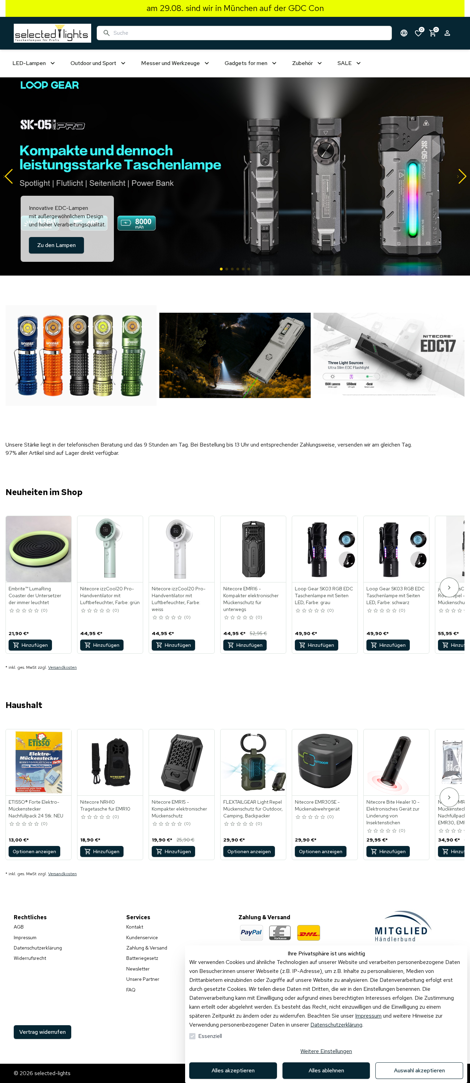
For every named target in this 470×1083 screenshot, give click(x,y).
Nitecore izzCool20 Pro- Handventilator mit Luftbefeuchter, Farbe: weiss (178, 599)
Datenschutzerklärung (336, 1024)
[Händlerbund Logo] (404, 926)
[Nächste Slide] (462, 176)
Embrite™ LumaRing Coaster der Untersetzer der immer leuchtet (35, 595)
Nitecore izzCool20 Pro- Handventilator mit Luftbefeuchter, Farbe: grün (110, 595)
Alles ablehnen (326, 1070)
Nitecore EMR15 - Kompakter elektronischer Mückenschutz (179, 809)
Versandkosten (62, 667)
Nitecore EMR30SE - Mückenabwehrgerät (317, 805)
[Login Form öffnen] (447, 33)
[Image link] (81, 355)
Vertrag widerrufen (42, 1032)
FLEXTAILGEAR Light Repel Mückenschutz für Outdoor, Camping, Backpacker (253, 809)
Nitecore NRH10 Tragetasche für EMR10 (105, 805)
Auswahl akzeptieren (419, 1070)
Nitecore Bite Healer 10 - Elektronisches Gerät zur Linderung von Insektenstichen (392, 812)
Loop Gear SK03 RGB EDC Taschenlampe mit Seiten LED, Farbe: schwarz (395, 595)
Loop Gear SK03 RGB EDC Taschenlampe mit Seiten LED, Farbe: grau (324, 595)
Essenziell (210, 1036)
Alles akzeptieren (233, 1070)
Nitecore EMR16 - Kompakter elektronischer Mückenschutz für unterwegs (251, 599)
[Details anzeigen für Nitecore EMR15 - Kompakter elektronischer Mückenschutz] (182, 762)
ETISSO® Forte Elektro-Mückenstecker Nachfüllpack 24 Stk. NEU (36, 809)
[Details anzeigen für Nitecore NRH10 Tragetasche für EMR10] (110, 762)
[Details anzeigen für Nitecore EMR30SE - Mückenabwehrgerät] (325, 762)
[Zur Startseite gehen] (52, 33)
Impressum (368, 1015)
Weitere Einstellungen (326, 1051)
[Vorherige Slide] (8, 176)
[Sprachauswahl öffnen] (404, 33)
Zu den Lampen (56, 245)
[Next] (449, 587)
